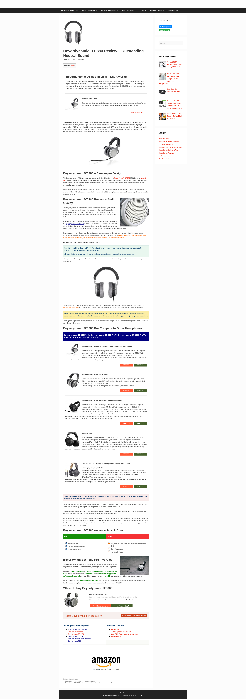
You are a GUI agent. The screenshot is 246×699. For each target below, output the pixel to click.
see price (140, 365)
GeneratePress (140, 696)
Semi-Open (165, 30)
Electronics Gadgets (166, 144)
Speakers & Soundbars (167, 159)
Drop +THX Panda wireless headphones (124, 634)
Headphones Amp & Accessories (170, 147)
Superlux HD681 (116, 636)
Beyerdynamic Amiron (75, 632)
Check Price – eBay (121, 606)
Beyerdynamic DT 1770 (76, 634)
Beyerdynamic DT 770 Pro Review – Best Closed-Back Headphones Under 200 (89, 683)
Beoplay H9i (115, 629)
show (72, 65)
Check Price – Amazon (100, 606)
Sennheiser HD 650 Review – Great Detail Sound (80, 681)
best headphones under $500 (121, 632)
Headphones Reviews (72, 679)
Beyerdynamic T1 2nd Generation (79, 639)
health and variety (165, 156)
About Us (123, 693)
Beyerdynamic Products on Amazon (134, 616)
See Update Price (136, 112)
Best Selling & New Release (169, 141)
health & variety (173, 10)
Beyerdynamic (166, 26)
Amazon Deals (164, 138)
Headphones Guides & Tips (70, 10)
